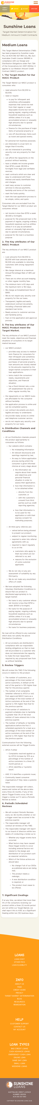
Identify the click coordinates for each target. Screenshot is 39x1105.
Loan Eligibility (19, 965)
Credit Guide (19, 990)
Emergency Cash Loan (19, 1054)
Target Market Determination (19, 996)
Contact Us (19, 1027)
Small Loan (19, 1063)
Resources (19, 1002)
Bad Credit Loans (19, 1048)
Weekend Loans (19, 1066)
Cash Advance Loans (19, 1051)
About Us (19, 984)
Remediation (19, 1005)
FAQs (19, 987)
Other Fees (19, 962)
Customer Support (19, 1024)
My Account (19, 1029)
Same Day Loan (19, 1060)
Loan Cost (19, 959)
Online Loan (19, 1057)
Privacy (19, 993)
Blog (19, 999)
